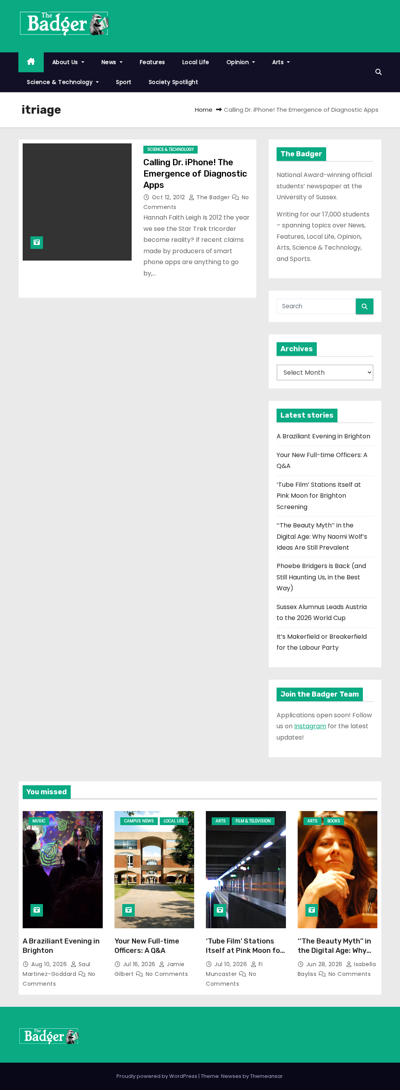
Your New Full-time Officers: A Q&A (146, 946)
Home (203, 109)
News (110, 62)
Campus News (139, 821)
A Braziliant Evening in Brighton (323, 436)
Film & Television (253, 821)
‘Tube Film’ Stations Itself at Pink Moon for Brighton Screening (319, 495)
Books (333, 821)
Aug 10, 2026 (50, 964)
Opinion (239, 62)
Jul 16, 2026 (140, 964)
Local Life (195, 62)
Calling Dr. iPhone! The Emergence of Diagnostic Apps (195, 174)
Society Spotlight (173, 82)
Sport (124, 82)
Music (38, 821)
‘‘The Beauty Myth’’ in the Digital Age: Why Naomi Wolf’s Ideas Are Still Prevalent (322, 536)
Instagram (310, 726)
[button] (378, 72)
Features (152, 62)
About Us (66, 62)
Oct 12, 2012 (169, 197)
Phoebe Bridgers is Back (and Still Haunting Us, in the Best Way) (321, 577)
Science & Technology (61, 82)
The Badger (213, 197)
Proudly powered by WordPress (157, 1076)
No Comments (167, 974)
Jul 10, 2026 (231, 964)
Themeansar (266, 1076)
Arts (279, 62)
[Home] (31, 62)
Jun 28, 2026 (325, 964)
